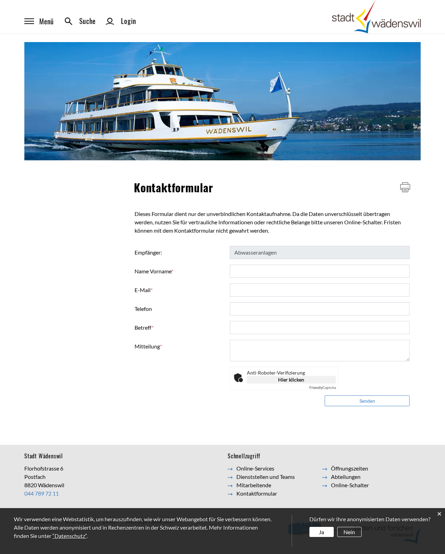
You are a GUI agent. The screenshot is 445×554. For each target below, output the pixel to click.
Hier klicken (291, 380)
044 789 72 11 (41, 493)
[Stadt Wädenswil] (376, 16)
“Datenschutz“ (69, 535)
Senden (367, 401)
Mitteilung (148, 346)
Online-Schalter (350, 485)
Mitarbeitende (253, 485)
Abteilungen (346, 476)
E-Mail (144, 290)
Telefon (143, 308)
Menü (46, 21)
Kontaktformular (256, 493)
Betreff (144, 327)
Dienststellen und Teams (265, 476)
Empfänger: (148, 252)
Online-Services (255, 468)
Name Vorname (154, 271)
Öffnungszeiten (349, 468)
